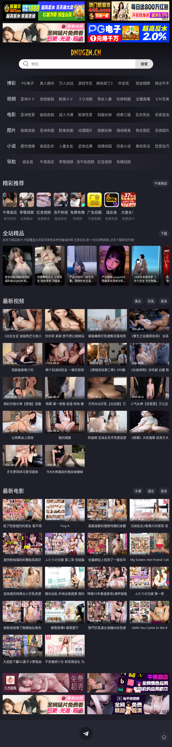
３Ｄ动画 (85, 99)
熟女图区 (143, 130)
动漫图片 (85, 130)
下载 (164, 233)
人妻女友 (66, 146)
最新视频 (13, 301)
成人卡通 (66, 114)
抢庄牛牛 (162, 83)
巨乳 (151, 301)
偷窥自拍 (28, 130)
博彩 (11, 83)
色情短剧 (123, 161)
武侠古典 (85, 146)
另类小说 (123, 146)
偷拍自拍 (47, 114)
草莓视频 (66, 161)
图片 (11, 130)
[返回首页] (164, 737)
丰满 (138, 491)
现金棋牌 (143, 83)
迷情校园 (104, 146)
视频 (11, 99)
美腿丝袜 (104, 130)
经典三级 (123, 114)
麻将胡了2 (104, 83)
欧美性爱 (85, 114)
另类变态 (162, 114)
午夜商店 (47, 161)
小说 (11, 146)
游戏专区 (85, 83)
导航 (11, 162)
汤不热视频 (85, 161)
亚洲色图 (47, 130)
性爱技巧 (162, 146)
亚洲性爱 (28, 114)
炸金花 (123, 83)
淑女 (151, 491)
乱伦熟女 (143, 114)
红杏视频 (104, 161)
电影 (11, 115)
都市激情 (28, 146)
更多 (164, 301)
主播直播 (143, 99)
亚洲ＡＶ (28, 99)
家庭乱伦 (47, 146)
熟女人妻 (104, 99)
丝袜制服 (123, 99)
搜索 (144, 64)
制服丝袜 (104, 114)
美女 (138, 301)
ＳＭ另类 (162, 99)
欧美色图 (66, 130)
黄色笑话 (143, 146)
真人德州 (47, 83)
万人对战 (66, 83)
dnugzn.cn (86, 52)
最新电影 (13, 490)
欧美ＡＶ (66, 99)
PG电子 (28, 83)
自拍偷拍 (47, 99)
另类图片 (162, 130)
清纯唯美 (123, 130)
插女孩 (27, 161)
